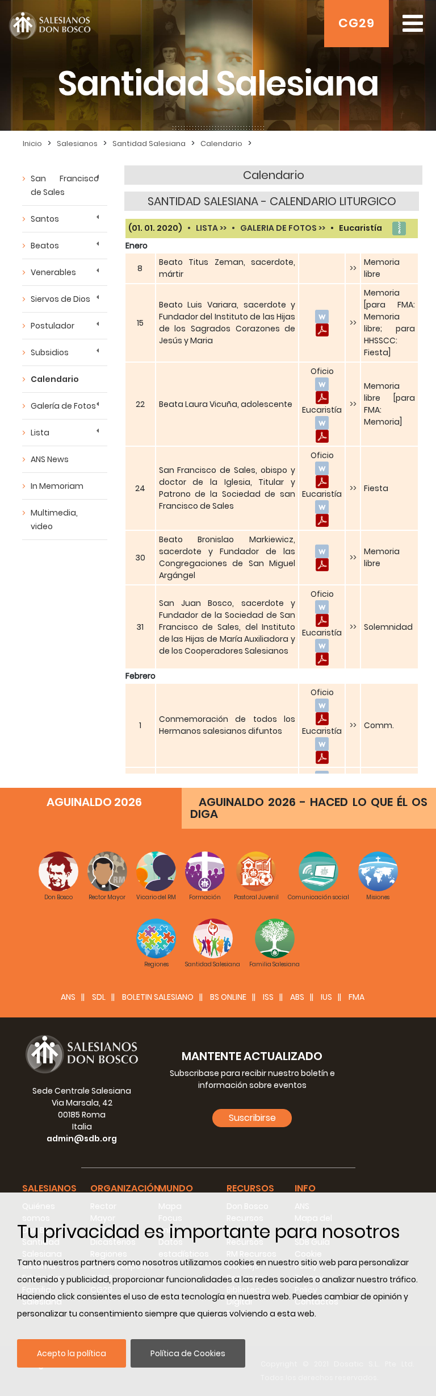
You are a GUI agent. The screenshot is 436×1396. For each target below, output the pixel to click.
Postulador (52, 325)
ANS (68, 997)
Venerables (53, 272)
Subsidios (50, 352)
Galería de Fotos (63, 406)
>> (353, 268)
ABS (297, 997)
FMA (356, 997)
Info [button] (305, 1188)
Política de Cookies (187, 1353)
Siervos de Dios (60, 299)
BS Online (228, 997)
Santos (45, 219)
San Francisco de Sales (65, 185)
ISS (268, 997)
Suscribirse (252, 1117)
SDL (99, 997)
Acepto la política (71, 1353)
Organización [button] (125, 1188)
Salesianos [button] (49, 1188)
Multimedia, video (54, 519)
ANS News (50, 459)
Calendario (55, 379)
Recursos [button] (250, 1188)
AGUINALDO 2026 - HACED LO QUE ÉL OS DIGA (308, 808)
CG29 (356, 23)
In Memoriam (57, 486)
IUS (326, 997)
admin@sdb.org (82, 1138)
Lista (40, 432)
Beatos (45, 245)
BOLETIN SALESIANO (158, 997)
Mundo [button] (175, 1188)
